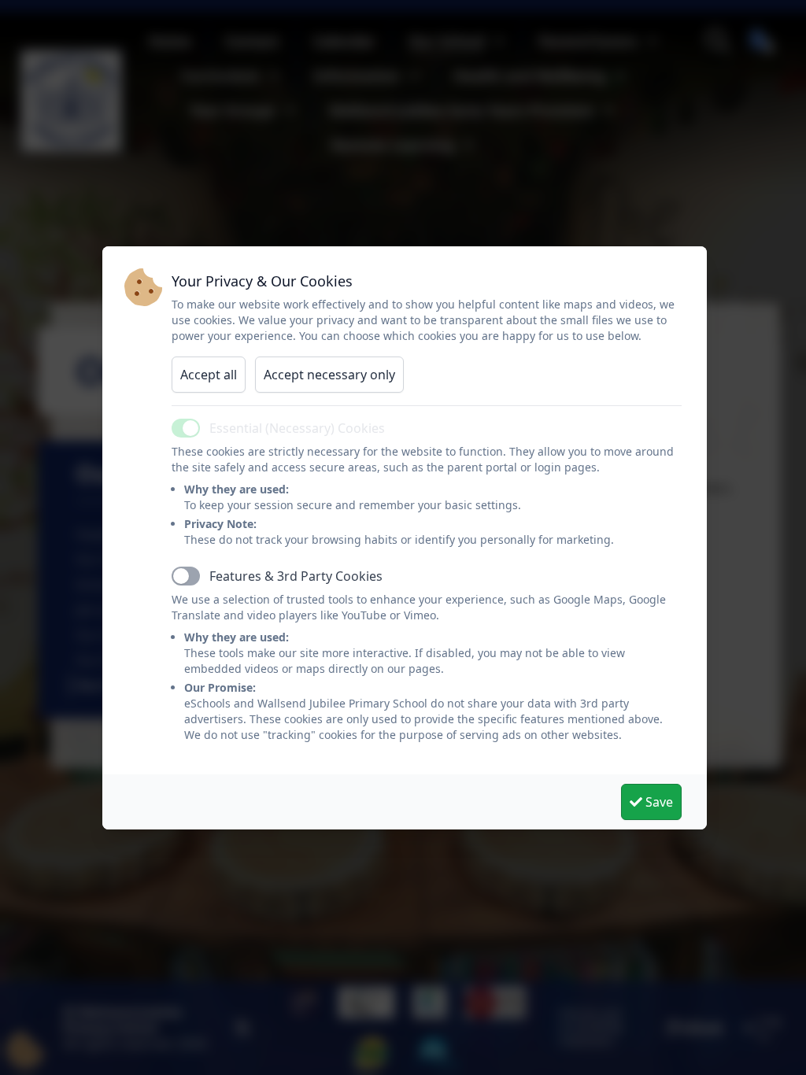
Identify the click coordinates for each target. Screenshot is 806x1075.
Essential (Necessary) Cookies (297, 428)
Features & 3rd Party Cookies (296, 576)
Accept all (208, 374)
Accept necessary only (329, 374)
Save (657, 802)
